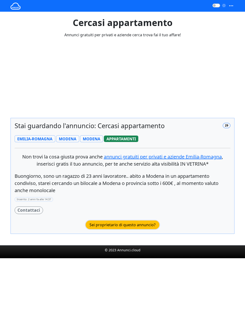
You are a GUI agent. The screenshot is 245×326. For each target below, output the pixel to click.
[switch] (216, 5)
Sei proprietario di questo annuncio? (122, 224)
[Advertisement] (122, 80)
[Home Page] (16, 6)
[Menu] (231, 5)
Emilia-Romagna (163, 156)
